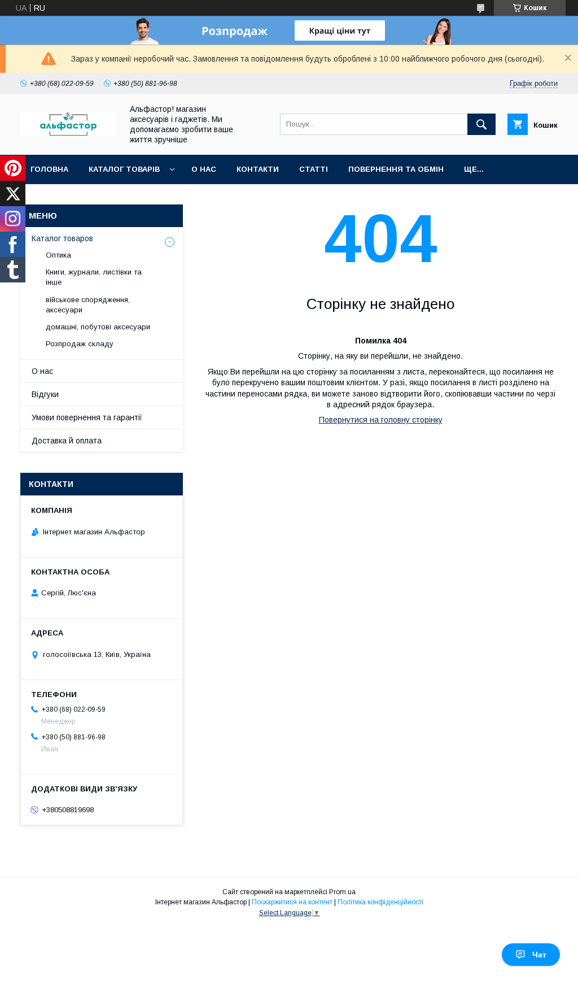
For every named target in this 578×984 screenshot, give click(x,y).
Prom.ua (342, 892)
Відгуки (45, 394)
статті (313, 169)
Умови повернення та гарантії (87, 417)
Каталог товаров (62, 238)
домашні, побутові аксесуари (98, 327)
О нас (203, 169)
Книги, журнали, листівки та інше (94, 277)
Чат (539, 954)
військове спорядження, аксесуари (88, 304)
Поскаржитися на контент (292, 902)
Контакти (258, 169)
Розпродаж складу (79, 343)
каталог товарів (124, 169)
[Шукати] (481, 124)
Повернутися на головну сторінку (381, 419)
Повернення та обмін (396, 169)
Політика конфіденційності (380, 902)
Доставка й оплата (67, 440)
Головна (49, 169)
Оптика (58, 255)
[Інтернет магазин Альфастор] (68, 132)
